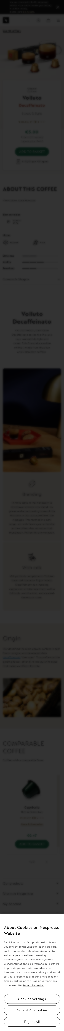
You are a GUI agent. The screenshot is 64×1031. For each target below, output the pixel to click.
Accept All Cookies (32, 1010)
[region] (32, 972)
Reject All (32, 1022)
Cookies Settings (32, 999)
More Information (33, 985)
